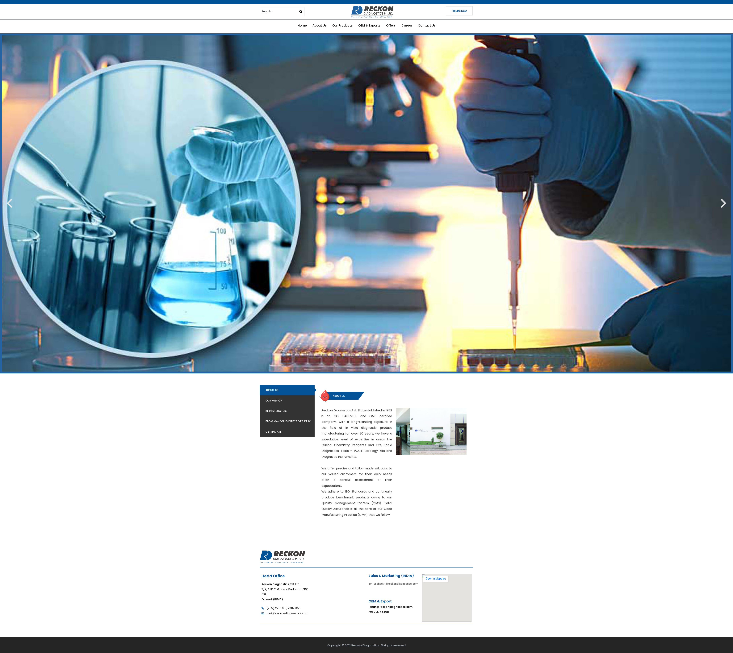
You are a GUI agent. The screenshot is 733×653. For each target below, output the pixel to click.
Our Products (342, 25)
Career (406, 25)
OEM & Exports (369, 25)
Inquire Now (459, 10)
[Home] (372, 12)
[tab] (287, 390)
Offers (391, 25)
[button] (9, 203)
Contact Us (427, 25)
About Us (319, 25)
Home (302, 25)
